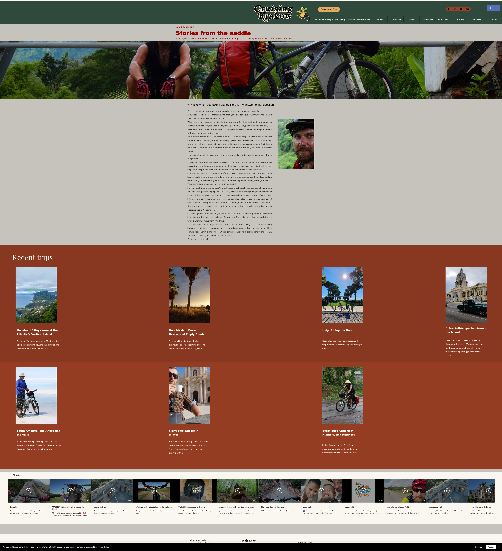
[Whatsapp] (250, 540)
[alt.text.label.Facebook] (448, 9)
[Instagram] (454, 9)
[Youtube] (461, 9)
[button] (16, 475)
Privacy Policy (103, 547)
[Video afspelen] (28, 490)
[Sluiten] (498, 547)
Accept (491, 547)
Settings (478, 547)
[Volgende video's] (498, 490)
